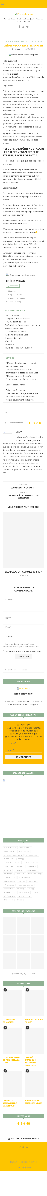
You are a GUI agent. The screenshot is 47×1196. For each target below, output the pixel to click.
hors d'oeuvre (35, 874)
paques (33, 881)
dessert (8, 866)
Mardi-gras (9, 881)
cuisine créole (31, 862)
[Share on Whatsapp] (37, 423)
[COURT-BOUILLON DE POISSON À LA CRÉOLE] (12, 1041)
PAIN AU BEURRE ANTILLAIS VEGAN (34, 1101)
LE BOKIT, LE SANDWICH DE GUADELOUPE (10, 1103)
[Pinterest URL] (9, 925)
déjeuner (31, 866)
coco (21, 859)
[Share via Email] (40, 423)
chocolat (9, 859)
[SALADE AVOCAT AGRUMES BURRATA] (23, 540)
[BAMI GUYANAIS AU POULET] (34, 1003)
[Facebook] (19, 26)
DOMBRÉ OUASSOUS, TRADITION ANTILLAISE (30, 1061)
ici (16, 244)
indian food (9, 877)
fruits (18, 870)
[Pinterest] (27, 26)
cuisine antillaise (12, 862)
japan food (24, 877)
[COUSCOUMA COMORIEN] (12, 1003)
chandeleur (31, 855)
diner (20, 866)
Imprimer (14, 286)
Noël (22, 881)
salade (21, 889)
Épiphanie (8, 900)
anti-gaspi (25, 848)
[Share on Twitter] (32, 423)
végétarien (9, 896)
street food (9, 892)
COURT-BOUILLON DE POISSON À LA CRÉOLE (11, 1060)
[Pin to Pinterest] (34, 423)
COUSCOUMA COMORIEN (9, 1020)
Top (5, 413)
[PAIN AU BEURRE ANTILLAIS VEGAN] (34, 1084)
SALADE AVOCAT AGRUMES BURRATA (23, 571)
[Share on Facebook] (29, 423)
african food (10, 848)
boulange (24, 851)
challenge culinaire (13, 855)
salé (31, 889)
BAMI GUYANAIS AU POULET (34, 1020)
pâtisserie (9, 885)
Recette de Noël (25, 885)
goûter (8, 874)
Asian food (9, 851)
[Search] (44, 4)
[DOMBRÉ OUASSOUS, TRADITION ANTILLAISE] (34, 1041)
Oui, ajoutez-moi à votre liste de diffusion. (23, 651)
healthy (20, 874)
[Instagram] (23, 26)
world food (25, 896)
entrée (7, 870)
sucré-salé (24, 892)
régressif (8, 889)
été (19, 900)
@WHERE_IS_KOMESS (23, 973)
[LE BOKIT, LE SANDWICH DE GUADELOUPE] (12, 1084)
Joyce (17, 49)
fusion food (31, 870)
